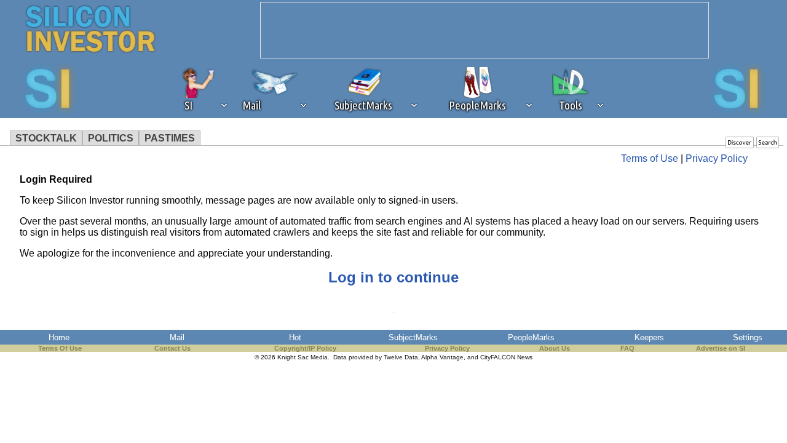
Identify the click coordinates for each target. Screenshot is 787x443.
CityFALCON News (506, 357)
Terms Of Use (60, 348)
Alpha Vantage (442, 357)
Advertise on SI (720, 348)
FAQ (627, 348)
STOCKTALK (46, 138)
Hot (295, 337)
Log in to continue (393, 277)
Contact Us (172, 348)
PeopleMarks (531, 337)
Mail (177, 337)
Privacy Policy (717, 158)
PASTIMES (169, 138)
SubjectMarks (413, 337)
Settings (747, 337)
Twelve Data (401, 357)
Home (59, 337)
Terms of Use (649, 158)
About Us (554, 348)
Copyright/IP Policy (305, 348)
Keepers (649, 337)
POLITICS (110, 138)
